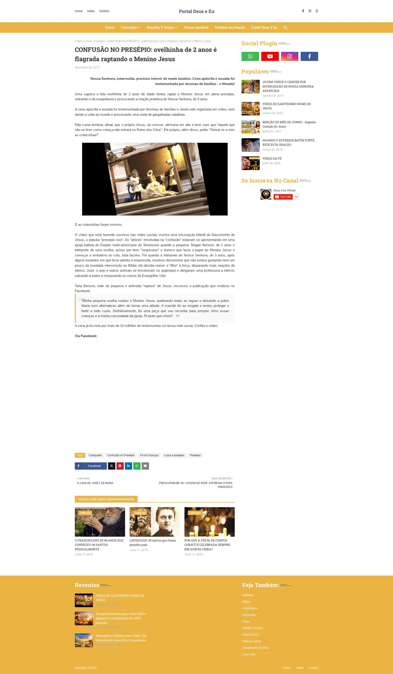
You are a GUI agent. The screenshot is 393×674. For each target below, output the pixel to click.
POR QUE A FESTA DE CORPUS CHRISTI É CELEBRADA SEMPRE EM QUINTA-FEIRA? (207, 544)
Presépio (99, 41)
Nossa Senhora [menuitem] (196, 27)
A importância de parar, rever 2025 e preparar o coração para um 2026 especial (121, 618)
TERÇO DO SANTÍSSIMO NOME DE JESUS (286, 106)
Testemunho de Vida (256, 647)
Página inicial (83, 41)
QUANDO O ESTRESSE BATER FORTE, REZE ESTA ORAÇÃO (288, 142)
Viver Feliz (249, 654)
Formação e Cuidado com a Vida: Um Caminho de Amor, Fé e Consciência (121, 638)
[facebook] (303, 11)
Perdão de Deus (253, 628)
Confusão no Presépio (121, 455)
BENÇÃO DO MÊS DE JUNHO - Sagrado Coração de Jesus (289, 124)
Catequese (95, 455)
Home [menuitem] (110, 27)
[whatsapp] (316, 11)
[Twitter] (111, 466)
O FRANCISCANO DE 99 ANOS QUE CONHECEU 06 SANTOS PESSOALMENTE (99, 544)
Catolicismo (250, 608)
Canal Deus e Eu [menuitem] (264, 27)
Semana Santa (252, 641)
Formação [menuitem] (129, 27)
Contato (104, 11)
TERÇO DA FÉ (272, 158)
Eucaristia (249, 614)
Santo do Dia (251, 634)
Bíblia (246, 601)
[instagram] (309, 11)
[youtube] (270, 56)
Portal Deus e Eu (196, 11)
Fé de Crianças (149, 455)
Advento (248, 595)
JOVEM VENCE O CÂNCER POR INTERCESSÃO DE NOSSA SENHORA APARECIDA (288, 86)
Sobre (91, 11)
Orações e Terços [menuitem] (160, 27)
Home (79, 11)
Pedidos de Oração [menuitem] (230, 27)
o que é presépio (174, 455)
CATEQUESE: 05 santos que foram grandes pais (153, 542)
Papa (246, 621)
